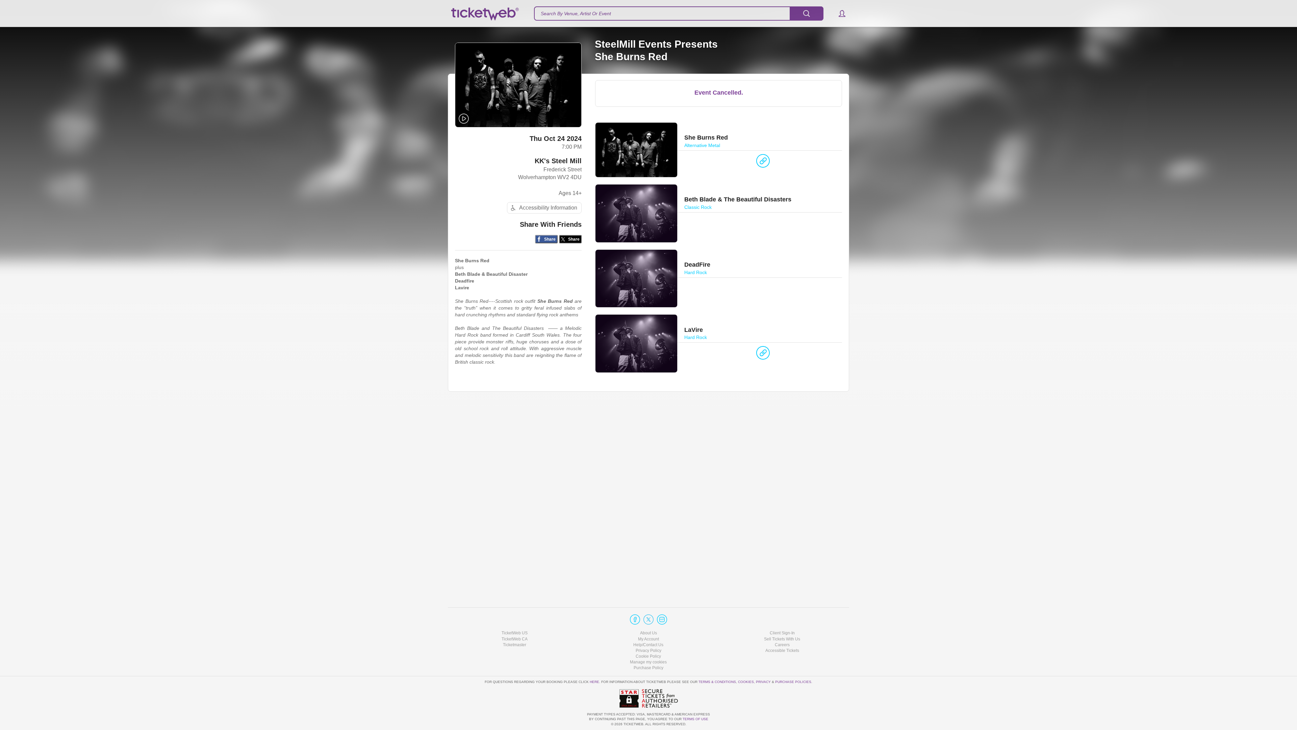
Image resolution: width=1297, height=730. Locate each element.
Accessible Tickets (782, 650)
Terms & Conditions (717, 682)
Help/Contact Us (648, 644)
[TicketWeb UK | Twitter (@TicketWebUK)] (648, 619)
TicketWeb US (515, 633)
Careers (782, 644)
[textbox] (678, 13)
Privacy (763, 682)
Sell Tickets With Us (782, 639)
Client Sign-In (782, 633)
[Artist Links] (763, 162)
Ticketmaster (514, 644)
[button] (838, 13)
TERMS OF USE (695, 719)
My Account (648, 639)
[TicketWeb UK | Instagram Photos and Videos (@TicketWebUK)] (662, 619)
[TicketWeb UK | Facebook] (635, 619)
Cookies (746, 682)
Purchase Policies (793, 682)
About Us (648, 633)
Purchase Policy (648, 667)
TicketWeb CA (515, 639)
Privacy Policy (648, 650)
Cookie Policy (648, 656)
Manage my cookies (648, 662)
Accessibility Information (548, 208)
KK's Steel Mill (558, 161)
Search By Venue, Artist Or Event (576, 13)
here (594, 682)
